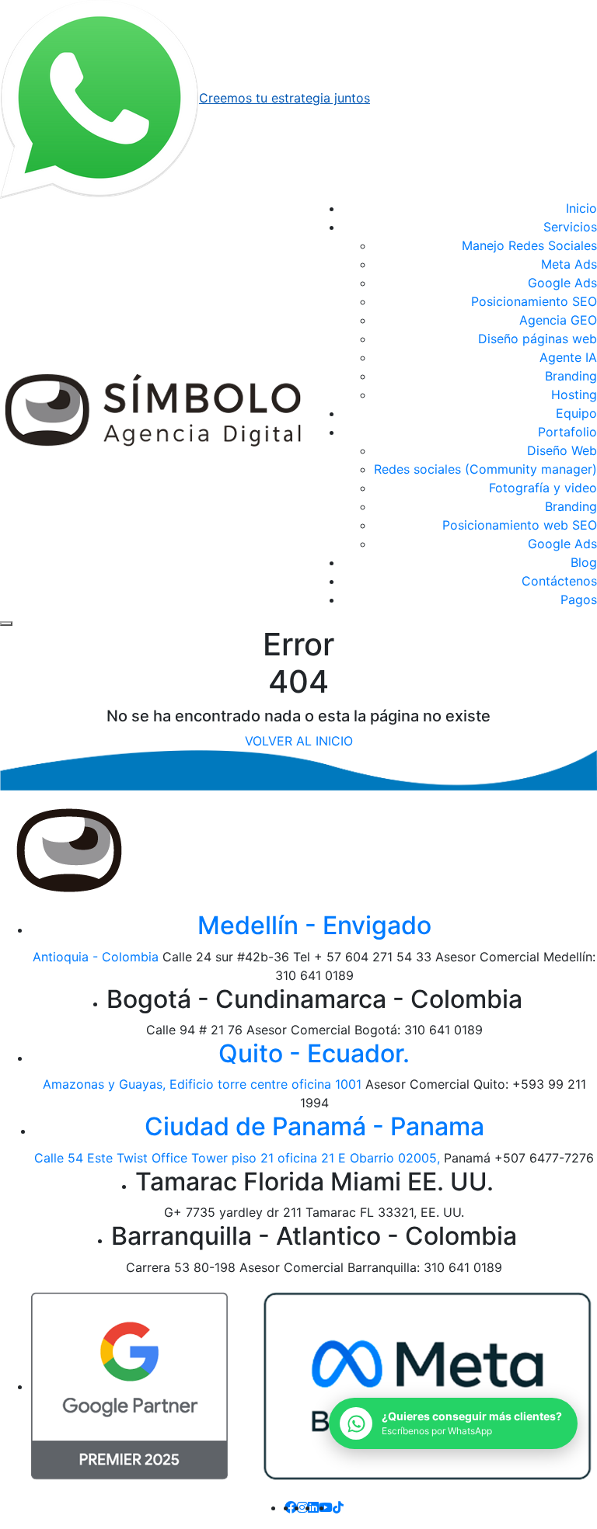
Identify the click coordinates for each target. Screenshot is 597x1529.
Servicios (570, 227)
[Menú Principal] (6, 623)
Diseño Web (562, 450)
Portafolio (567, 432)
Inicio (581, 208)
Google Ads (562, 282)
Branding (571, 376)
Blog (584, 562)
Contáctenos (559, 581)
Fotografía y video (543, 487)
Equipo (576, 413)
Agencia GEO (558, 320)
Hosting (574, 394)
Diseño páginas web (537, 338)
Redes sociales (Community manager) (485, 469)
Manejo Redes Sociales (529, 245)
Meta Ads (569, 264)
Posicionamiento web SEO (519, 525)
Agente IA (568, 357)
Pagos (578, 599)
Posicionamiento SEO (534, 301)
